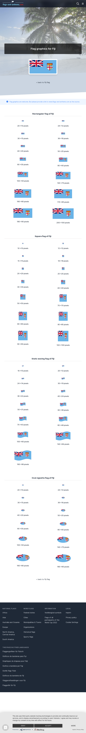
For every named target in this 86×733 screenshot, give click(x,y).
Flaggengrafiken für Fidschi (13, 651)
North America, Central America (9, 633)
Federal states (29, 613)
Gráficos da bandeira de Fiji (13, 676)
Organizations (29, 627)
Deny (23, 726)
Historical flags (29, 632)
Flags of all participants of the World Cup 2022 (52, 620)
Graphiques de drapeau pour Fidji (15, 661)
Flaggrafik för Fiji (9, 685)
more (73, 726)
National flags (9, 608)
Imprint (68, 613)
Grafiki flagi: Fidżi (9, 671)
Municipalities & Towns (32, 622)
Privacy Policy (80, 729)
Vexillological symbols (53, 613)
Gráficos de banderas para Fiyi (14, 656)
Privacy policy (71, 617)
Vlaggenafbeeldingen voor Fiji (14, 680)
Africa (5, 613)
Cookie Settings (72, 622)
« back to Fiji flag (43, 82)
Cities (26, 617)
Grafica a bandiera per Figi (13, 666)
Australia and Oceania (11, 622)
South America (8, 639)
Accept (48, 726)
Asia (4, 617)
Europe (5, 627)
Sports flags (28, 637)
